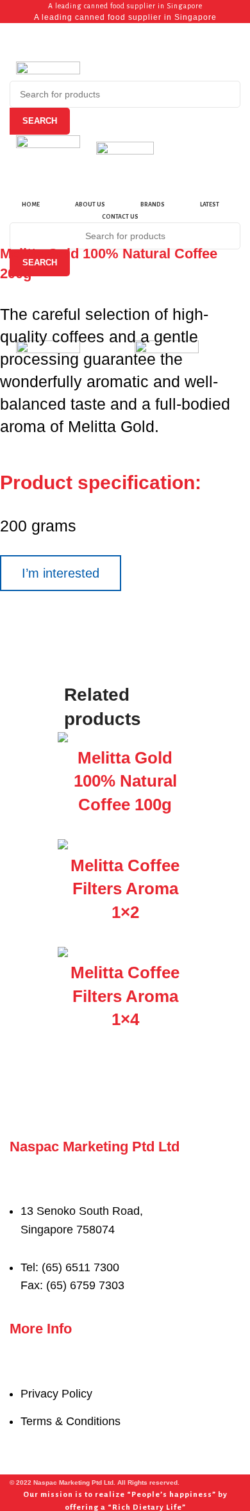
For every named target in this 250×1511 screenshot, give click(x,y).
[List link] (125, 1226)
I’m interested (60, 573)
